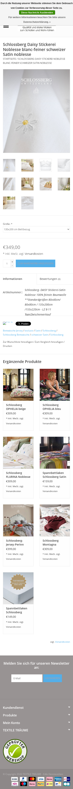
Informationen (12, 279)
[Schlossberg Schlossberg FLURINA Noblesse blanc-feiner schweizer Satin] (18, 453)
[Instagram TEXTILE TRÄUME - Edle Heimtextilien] (58, 690)
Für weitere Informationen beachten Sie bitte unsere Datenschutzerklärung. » (37, 19)
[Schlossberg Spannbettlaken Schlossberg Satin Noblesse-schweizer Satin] (55, 453)
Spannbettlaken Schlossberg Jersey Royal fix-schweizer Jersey (17, 610)
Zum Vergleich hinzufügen (49, 342)
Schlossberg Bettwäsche (16, 334)
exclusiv (29, 330)
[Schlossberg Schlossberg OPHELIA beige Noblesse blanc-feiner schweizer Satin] (18, 385)
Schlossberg (49, 330)
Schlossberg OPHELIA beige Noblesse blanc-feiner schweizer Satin (17, 407)
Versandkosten (34, 254)
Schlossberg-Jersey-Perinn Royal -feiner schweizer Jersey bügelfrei (17, 543)
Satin (38, 330)
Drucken (7, 346)
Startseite (9, 59)
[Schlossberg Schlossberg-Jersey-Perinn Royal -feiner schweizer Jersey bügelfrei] (18, 520)
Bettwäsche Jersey (13, 330)
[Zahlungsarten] (14, 778)
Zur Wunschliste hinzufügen (18, 342)
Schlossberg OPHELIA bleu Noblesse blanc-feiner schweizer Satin (53, 407)
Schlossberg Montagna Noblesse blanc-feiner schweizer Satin (53, 543)
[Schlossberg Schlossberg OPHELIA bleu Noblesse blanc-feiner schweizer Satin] (55, 385)
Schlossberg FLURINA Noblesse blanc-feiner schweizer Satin (18, 475)
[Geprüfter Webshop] (36, 751)
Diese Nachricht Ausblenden (37, 12)
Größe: (7, 224)
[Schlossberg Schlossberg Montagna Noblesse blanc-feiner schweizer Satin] (55, 520)
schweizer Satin (39, 334)
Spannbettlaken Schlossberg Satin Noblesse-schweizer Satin (54, 475)
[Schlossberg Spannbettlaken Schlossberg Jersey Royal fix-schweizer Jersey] (18, 588)
